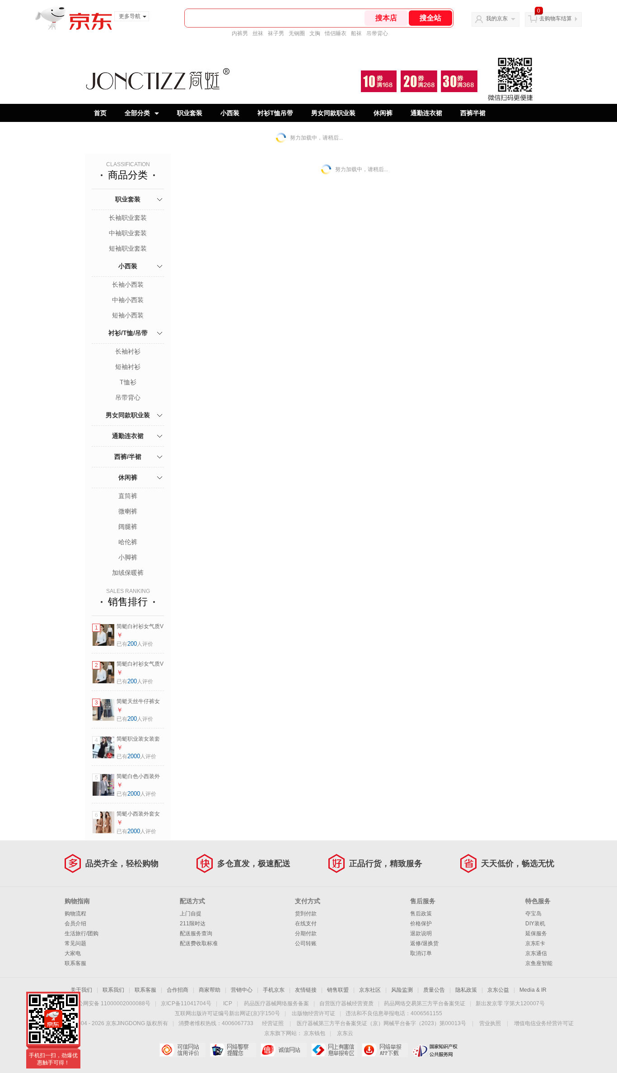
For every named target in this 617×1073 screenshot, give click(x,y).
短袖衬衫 (127, 366)
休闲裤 (383, 113)
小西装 (229, 113)
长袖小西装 (128, 284)
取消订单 (421, 953)
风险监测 (402, 990)
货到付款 (306, 913)
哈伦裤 (127, 542)
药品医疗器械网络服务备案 (276, 1003)
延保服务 (536, 933)
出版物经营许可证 (313, 1013)
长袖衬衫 (127, 351)
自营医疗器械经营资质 (346, 1003)
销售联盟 (338, 990)
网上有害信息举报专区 (334, 1050)
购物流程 (75, 913)
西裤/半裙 (127, 456)
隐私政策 (466, 990)
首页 (100, 113)
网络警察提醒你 (233, 1050)
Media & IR (533, 990)
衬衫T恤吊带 (275, 113)
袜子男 (276, 33)
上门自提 (190, 913)
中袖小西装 (128, 299)
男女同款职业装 (333, 113)
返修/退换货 (424, 943)
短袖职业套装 (128, 248)
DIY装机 (535, 923)
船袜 (356, 33)
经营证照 (273, 1023)
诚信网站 (283, 1050)
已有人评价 (135, 644)
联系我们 (113, 990)
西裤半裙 (473, 113)
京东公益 (498, 990)
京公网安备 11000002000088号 (111, 1003)
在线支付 (306, 923)
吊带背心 (377, 33)
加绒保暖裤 (128, 572)
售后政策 (421, 913)
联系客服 (75, 963)
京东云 (345, 1033)
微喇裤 (127, 511)
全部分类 (137, 113)
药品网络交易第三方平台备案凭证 (424, 1003)
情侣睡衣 (335, 33)
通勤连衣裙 (426, 113)
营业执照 (490, 1023)
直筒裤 (127, 495)
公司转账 (306, 943)
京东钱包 (314, 1033)
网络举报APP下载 (384, 1050)
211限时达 (193, 923)
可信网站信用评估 (182, 1050)
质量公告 (434, 990)
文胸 (314, 33)
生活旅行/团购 (81, 933)
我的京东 (497, 18)
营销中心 (241, 990)
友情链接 (306, 990)
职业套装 (189, 113)
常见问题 (75, 943)
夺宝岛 (533, 913)
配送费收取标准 (199, 943)
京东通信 (536, 953)
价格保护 (421, 923)
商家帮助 (209, 990)
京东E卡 (535, 943)
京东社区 (370, 990)
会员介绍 (75, 923)
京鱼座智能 (538, 963)
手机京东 (274, 990)
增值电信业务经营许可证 (544, 1023)
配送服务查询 (196, 933)
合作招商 (177, 990)
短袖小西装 (128, 315)
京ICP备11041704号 (186, 1003)
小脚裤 (127, 557)
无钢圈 (297, 33)
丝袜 (257, 33)
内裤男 (240, 33)
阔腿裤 (127, 526)
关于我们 (81, 990)
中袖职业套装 (128, 233)
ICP (227, 1003)
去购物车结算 (555, 18)
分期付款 (306, 933)
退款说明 (421, 933)
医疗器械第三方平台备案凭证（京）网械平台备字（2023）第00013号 (381, 1023)
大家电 (73, 953)
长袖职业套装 (128, 217)
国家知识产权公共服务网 (435, 1050)
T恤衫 (128, 382)
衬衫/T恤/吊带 (128, 332)
